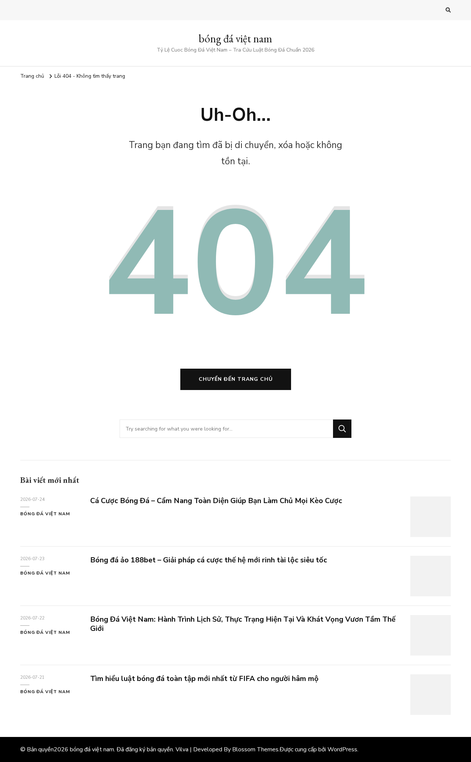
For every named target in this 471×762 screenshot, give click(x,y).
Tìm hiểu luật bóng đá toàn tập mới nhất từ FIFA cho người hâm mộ (204, 679)
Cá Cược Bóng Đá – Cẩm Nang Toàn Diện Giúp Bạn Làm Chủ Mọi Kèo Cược (216, 501)
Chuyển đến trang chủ (236, 379)
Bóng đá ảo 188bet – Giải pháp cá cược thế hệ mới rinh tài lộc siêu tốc (208, 560)
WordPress (342, 749)
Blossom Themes (255, 749)
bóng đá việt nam (235, 38)
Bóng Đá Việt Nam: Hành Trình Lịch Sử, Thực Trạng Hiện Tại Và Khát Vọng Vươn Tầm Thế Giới (243, 623)
